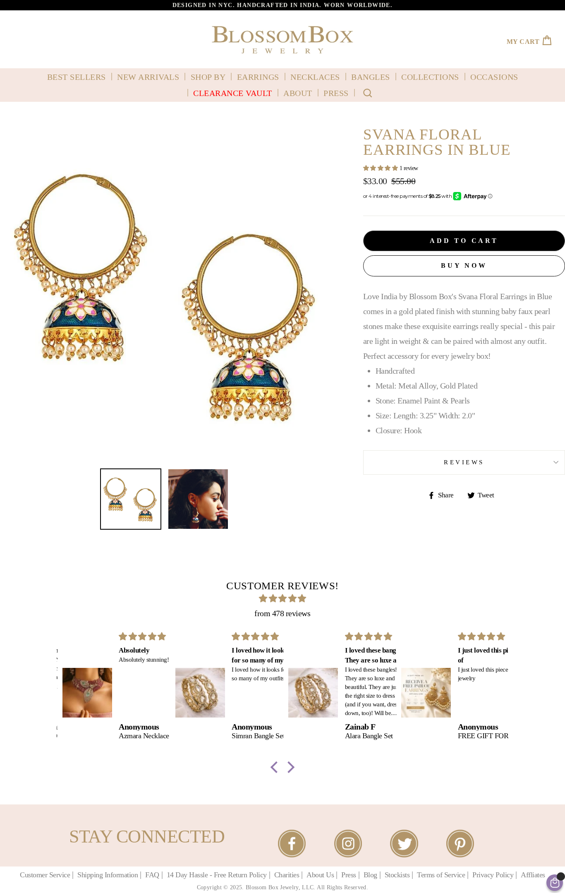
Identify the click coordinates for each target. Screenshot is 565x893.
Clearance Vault (232, 93)
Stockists (397, 875)
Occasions (494, 77)
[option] (282, 5)
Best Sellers (76, 77)
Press (336, 93)
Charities (286, 875)
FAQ (152, 875)
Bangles (370, 77)
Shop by (208, 77)
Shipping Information (107, 875)
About (297, 93)
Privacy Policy (492, 875)
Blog (370, 875)
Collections (430, 77)
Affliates (533, 875)
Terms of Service (441, 875)
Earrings (258, 77)
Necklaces (315, 77)
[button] (276, 767)
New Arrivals (148, 77)
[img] (283, 598)
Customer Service (45, 875)
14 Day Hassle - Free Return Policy (217, 875)
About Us (320, 875)
